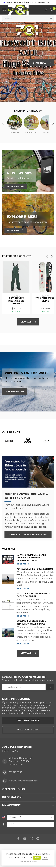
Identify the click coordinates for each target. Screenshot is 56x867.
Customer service (28, 720)
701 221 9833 (15, 772)
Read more (22, 563)
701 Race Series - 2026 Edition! (34, 569)
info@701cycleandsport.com (23, 780)
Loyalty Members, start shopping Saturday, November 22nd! (31, 558)
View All (26, 321)
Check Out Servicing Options (28, 534)
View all (26, 653)
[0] (52, 10)
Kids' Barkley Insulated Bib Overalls (16, 301)
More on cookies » (28, 861)
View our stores (28, 729)
